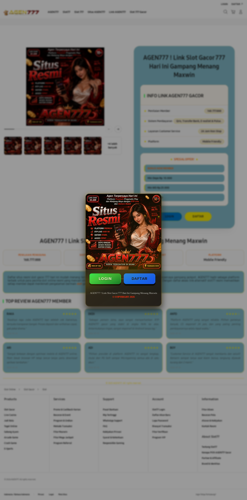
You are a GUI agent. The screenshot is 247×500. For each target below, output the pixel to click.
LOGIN (105, 279)
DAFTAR (140, 279)
